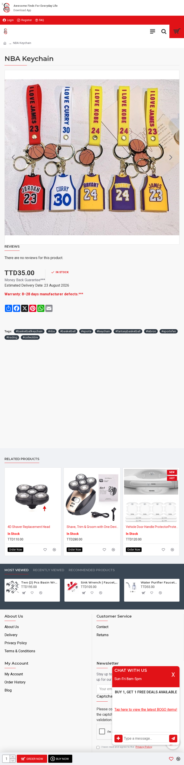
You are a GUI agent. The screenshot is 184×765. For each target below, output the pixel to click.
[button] (13, 157)
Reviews (12, 247)
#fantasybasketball (127, 331)
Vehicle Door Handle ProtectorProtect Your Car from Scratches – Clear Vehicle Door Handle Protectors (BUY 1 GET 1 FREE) (152, 527)
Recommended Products (92, 570)
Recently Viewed (48, 570)
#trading (11, 337)
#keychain (103, 331)
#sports (86, 331)
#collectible (30, 337)
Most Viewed (16, 570)
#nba (51, 331)
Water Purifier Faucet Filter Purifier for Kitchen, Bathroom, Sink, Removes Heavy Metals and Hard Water (159, 582)
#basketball (68, 331)
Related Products (21, 459)
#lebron (151, 331)
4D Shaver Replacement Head (29, 527)
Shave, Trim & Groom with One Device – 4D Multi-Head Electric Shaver (93, 527)
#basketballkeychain (29, 331)
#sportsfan (168, 331)
